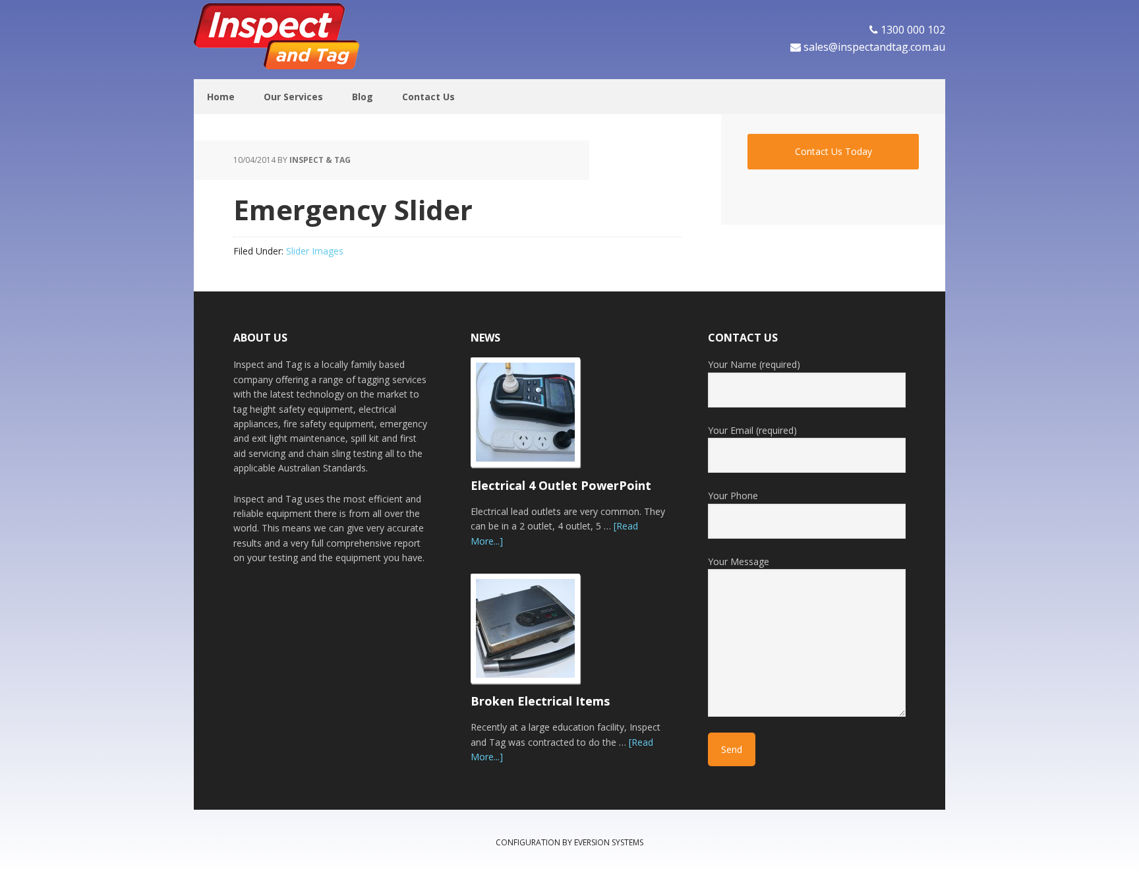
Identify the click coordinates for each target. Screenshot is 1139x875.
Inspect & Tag (279, 36)
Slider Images (314, 251)
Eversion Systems (608, 842)
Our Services (293, 96)
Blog (362, 96)
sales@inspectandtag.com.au (874, 47)
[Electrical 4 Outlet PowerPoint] (533, 418)
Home (221, 96)
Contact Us (428, 96)
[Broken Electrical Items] (533, 634)
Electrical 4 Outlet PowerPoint (561, 485)
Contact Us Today (833, 151)
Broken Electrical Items (540, 701)
